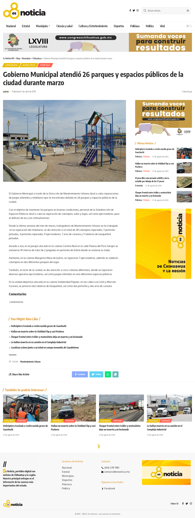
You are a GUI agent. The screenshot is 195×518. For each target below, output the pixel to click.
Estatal (66, 471)
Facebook (109, 488)
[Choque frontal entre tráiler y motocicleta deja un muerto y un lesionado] (184, 197)
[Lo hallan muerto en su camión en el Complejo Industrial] (169, 408)
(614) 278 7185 (111, 467)
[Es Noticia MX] (24, 10)
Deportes (67, 480)
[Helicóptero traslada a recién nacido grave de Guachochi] (184, 153)
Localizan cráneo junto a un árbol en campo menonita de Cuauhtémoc (45, 347)
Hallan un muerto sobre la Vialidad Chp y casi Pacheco (37, 331)
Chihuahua (11, 65)
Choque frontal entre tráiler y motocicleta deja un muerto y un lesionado (47, 336)
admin (6, 91)
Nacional (67, 467)
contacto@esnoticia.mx (117, 471)
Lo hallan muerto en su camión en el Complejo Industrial (38, 342)
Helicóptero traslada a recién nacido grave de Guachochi (38, 326)
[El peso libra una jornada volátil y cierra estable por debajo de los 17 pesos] (184, 182)
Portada (45, 65)
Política (66, 488)
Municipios (29, 65)
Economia (139, 186)
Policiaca (138, 157)
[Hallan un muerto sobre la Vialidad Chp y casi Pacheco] (184, 168)
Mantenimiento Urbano (30, 361)
